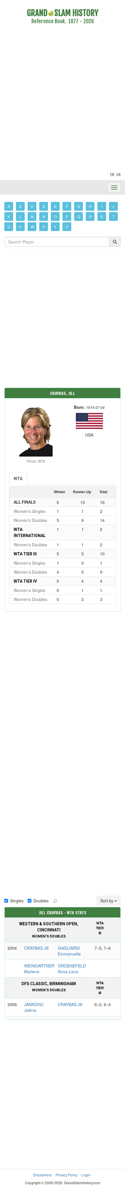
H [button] (90, 206)
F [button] (67, 206)
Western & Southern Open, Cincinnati (48, 930)
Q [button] (78, 216)
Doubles (41, 900)
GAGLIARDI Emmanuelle (69, 951)
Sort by (107, 900)
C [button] (32, 206)
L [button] (20, 216)
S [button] (102, 216)
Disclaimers (42, 1174)
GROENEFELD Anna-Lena (72, 968)
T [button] (113, 216)
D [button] (43, 206)
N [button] (43, 216)
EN (112, 174)
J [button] (113, 206)
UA (118, 174)
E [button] (55, 206)
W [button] (32, 226)
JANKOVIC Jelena (34, 1007)
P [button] (67, 216)
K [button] (9, 216)
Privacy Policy (67, 1174)
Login (85, 1174)
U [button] (9, 226)
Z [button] (67, 226)
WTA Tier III (25, 554)
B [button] (20, 206)
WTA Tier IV (25, 581)
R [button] (90, 216)
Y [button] (55, 226)
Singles (17, 900)
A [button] (9, 206)
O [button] (55, 216)
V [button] (20, 226)
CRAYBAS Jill (36, 948)
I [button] (101, 206)
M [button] (32, 216)
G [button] (78, 206)
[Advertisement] (62, 99)
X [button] (43, 226)
